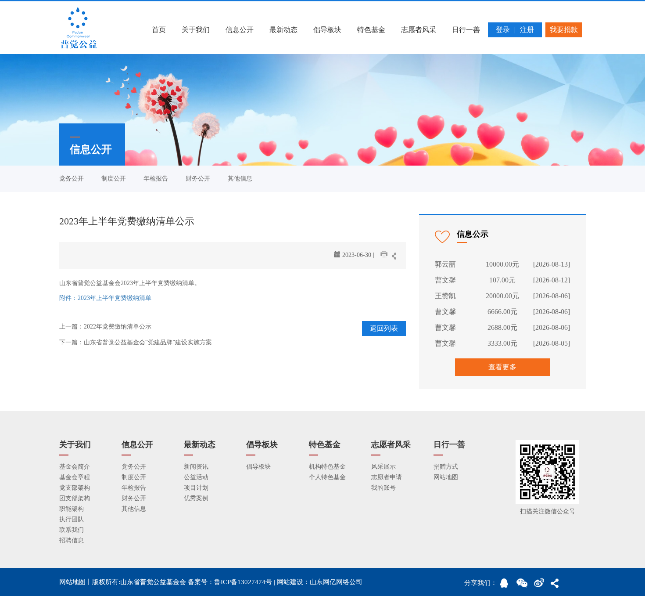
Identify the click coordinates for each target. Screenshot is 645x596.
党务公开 (71, 178)
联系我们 (71, 530)
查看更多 (502, 367)
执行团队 (71, 519)
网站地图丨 (75, 581)
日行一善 (466, 29)
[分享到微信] (523, 585)
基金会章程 (74, 477)
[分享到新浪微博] (541, 585)
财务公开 (198, 178)
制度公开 (113, 178)
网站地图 (446, 477)
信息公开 (240, 29)
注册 (527, 29)
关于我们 (196, 29)
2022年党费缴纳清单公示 (117, 326)
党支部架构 (74, 487)
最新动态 (283, 29)
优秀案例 (196, 498)
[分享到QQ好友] (507, 585)
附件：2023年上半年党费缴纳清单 (105, 298)
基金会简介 (74, 466)
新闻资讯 (196, 466)
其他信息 (240, 178)
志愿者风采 (418, 29)
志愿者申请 (386, 477)
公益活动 (196, 477)
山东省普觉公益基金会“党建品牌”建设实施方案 (148, 342)
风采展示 (383, 466)
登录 (503, 29)
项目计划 (196, 487)
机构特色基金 (327, 466)
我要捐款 (564, 29)
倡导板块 (327, 29)
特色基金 (371, 29)
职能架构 (71, 509)
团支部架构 (74, 498)
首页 (159, 29)
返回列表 (384, 328)
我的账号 (383, 487)
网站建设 (290, 581)
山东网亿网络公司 (336, 581)
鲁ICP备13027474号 (243, 581)
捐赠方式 (446, 466)
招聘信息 (71, 540)
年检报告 (155, 178)
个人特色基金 (327, 477)
